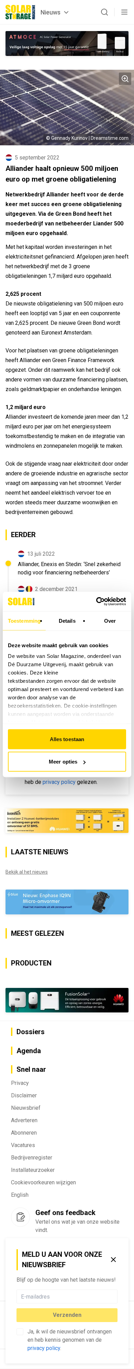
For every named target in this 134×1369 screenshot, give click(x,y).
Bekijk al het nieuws (26, 872)
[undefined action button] (115, 1296)
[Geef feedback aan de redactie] (20, 1217)
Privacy (20, 1083)
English (20, 1195)
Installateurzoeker (33, 1170)
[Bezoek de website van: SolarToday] (67, 820)
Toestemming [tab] (24, 620)
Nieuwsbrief (26, 1108)
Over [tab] (110, 620)
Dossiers (30, 1032)
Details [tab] (67, 620)
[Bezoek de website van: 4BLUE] (67, 902)
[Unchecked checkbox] (19, 1331)
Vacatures (23, 1145)
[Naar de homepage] (20, 12)
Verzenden (67, 1315)
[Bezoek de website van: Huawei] (67, 1000)
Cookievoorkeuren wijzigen (43, 1182)
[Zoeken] (104, 12)
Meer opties (63, 762)
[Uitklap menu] (124, 12)
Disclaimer (24, 1095)
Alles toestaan (67, 739)
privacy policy (43, 1348)
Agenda (28, 1051)
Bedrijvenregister (31, 1157)
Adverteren (24, 1120)
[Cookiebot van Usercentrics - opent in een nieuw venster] (96, 601)
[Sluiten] (113, 1259)
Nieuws (50, 12)
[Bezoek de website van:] (67, 43)
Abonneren (24, 1132)
